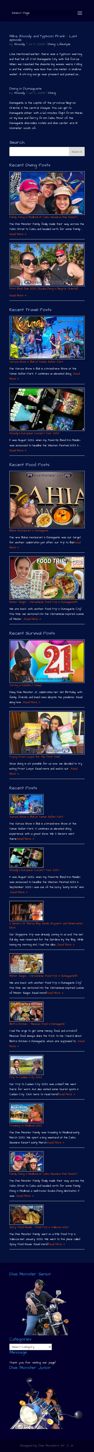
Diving (51, 44)
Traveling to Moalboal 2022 (25, 1126)
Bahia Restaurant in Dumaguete (29, 531)
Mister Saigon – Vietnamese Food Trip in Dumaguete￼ (43, 602)
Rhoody (19, 44)
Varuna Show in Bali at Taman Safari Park (36, 362)
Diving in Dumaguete (25, 88)
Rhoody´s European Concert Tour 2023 (34, 433)
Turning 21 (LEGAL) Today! (25, 685)
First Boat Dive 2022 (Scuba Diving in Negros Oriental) (43, 289)
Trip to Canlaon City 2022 (25, 1077)
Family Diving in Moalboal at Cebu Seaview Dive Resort (43, 217)
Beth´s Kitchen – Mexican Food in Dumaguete (37, 1024)
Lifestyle (63, 44)
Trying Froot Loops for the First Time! (34, 757)
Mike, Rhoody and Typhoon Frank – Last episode (43, 38)
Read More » (17, 234)
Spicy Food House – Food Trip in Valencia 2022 (39, 1227)
